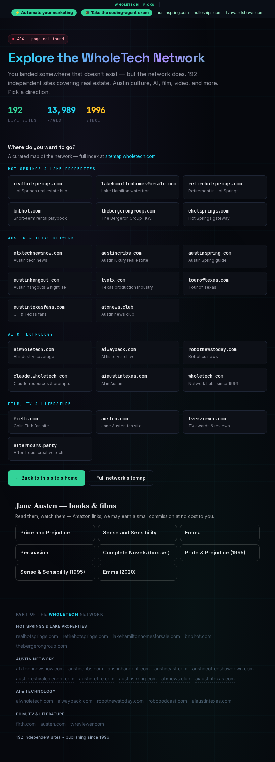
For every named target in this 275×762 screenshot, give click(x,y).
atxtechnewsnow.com (40, 668)
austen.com (53, 724)
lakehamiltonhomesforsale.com (146, 636)
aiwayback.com (75, 701)
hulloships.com (208, 12)
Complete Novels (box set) (136, 552)
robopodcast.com (167, 701)
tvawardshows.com (245, 12)
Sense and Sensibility (130, 533)
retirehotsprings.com (85, 636)
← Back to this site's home (46, 478)
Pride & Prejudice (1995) (215, 552)
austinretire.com (96, 678)
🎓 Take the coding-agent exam (117, 12)
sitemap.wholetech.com (130, 156)
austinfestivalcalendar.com (45, 678)
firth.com (26, 724)
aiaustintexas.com (215, 678)
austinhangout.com (129, 668)
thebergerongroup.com (41, 646)
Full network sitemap (121, 478)
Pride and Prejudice (45, 533)
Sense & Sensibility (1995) (52, 572)
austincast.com (170, 668)
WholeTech (127, 4)
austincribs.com (85, 668)
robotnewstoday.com (120, 701)
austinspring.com (173, 12)
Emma (193, 533)
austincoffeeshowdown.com (223, 668)
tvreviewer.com (87, 724)
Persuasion (34, 552)
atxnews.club (175, 678)
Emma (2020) (119, 572)
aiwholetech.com (34, 701)
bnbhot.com (198, 636)
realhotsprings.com (37, 636)
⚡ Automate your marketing (44, 12)
